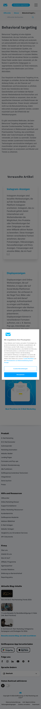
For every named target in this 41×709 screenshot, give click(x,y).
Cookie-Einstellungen (20, 368)
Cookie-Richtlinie (28, 358)
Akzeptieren (20, 374)
